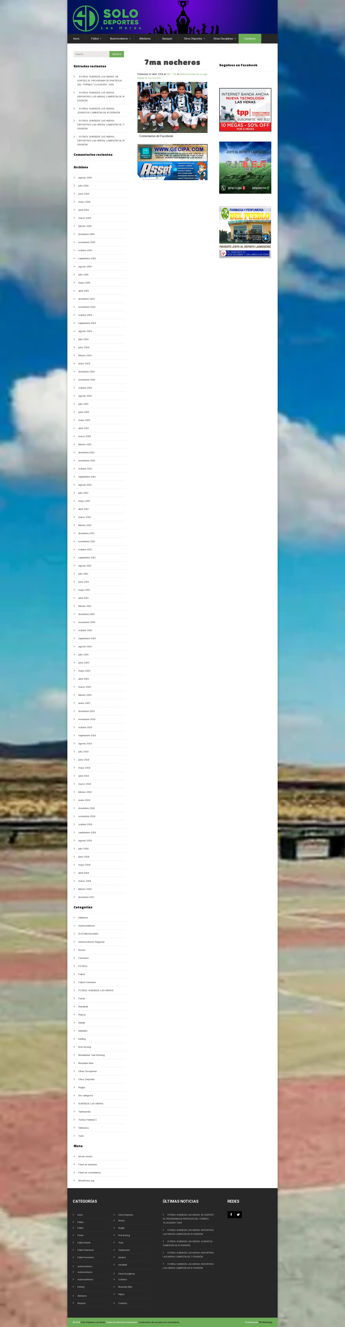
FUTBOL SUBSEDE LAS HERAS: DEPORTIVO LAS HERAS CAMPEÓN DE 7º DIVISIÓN (101, 124)
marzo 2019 (84, 784)
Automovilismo (119, 38)
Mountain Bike (85, 1063)
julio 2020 (83, 654)
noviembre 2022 (86, 460)
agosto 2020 (85, 646)
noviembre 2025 (86, 242)
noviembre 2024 (86, 307)
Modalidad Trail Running (91, 1055)
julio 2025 (83, 274)
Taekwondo (84, 1111)
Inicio (76, 38)
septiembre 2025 (87, 258)
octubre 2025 (85, 250)
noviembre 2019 (86, 719)
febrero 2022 (84, 525)
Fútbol (95, 38)
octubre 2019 (85, 727)
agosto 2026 (85, 177)
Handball (83, 1006)
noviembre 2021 (86, 541)
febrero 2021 (84, 606)
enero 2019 (84, 800)
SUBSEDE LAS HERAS (90, 1103)
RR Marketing (265, 1322)
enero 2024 (84, 363)
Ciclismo (122, 1279)
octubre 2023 (85, 387)
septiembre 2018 (87, 832)
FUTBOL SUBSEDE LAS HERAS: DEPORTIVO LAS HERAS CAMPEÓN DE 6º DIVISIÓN (101, 140)
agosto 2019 (85, 743)
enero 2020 (84, 703)
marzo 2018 (84, 881)
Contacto (250, 38)
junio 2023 (83, 412)
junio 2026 (83, 193)
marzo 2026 (84, 218)
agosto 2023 (85, 396)
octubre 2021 (85, 549)
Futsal (81, 998)
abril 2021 (83, 598)
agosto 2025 (85, 266)
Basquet (167, 38)
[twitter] (238, 1214)
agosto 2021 (85, 565)
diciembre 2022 (86, 452)
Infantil (81, 1022)
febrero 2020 (84, 695)
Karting (82, 1039)
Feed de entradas (87, 1164)
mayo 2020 (84, 670)
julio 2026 (83, 185)
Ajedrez (122, 1257)
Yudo (81, 1136)
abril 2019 (83, 776)
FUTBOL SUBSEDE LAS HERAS (95, 990)
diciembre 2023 (86, 371)
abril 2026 (83, 210)
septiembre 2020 (87, 638)
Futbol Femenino (87, 982)
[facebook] (230, 1214)
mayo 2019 (84, 767)
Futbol (81, 974)
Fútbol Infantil (83, 1242)
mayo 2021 (84, 590)
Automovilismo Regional (91, 942)
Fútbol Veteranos (85, 1250)
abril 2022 (83, 509)
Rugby (81, 1087)
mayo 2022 (84, 501)
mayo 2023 (84, 420)
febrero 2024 (84, 355)
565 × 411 (171, 74)
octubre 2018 (85, 824)
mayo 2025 (84, 282)
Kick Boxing (84, 1047)
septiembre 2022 (87, 476)
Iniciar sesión (85, 1156)
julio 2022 (83, 493)
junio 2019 (83, 759)
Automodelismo (86, 925)
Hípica (82, 1014)
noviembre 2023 (86, 379)
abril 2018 (83, 873)
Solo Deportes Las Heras (93, 1322)
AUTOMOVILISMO (88, 933)
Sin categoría (85, 1095)
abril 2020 (83, 679)
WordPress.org (86, 1180)
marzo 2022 (84, 517)
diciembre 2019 (86, 711)
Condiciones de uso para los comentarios (159, 1322)
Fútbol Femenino (85, 1257)
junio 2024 (83, 347)
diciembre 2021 (86, 533)
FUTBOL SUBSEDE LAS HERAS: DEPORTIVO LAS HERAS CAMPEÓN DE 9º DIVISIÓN (101, 96)
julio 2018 (83, 848)
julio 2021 (83, 573)
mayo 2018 (84, 864)
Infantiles (83, 1030)
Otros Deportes (193, 38)
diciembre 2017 (86, 897)
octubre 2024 (85, 315)
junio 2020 (83, 662)
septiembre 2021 (87, 557)
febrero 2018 (84, 889)
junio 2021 (83, 581)
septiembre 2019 (87, 735)
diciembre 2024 (86, 299)
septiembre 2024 (87, 323)
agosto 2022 (85, 484)
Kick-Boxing (124, 1235)
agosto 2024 (85, 331)
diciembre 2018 (86, 808)
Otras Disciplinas (223, 38)
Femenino (83, 958)
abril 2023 (83, 428)
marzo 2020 (84, 687)
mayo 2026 (84, 202)
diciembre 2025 (86, 234)
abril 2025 (83, 290)
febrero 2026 (84, 226)
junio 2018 (83, 856)
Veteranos (83, 1127)
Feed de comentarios (89, 1172)
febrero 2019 (84, 792)
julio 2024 (83, 339)
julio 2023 (83, 404)
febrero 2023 (84, 444)
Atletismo (145, 38)
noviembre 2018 (86, 816)
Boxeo (81, 950)
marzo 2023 (84, 436)
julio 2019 (83, 751)
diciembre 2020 (86, 614)
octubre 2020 (85, 630)
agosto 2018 (85, 840)
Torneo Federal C (87, 1119)
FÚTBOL (83, 966)
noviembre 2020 (86, 622)
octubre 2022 (85, 468)
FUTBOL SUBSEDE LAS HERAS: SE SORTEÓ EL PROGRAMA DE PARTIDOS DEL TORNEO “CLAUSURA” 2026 (99, 80)
